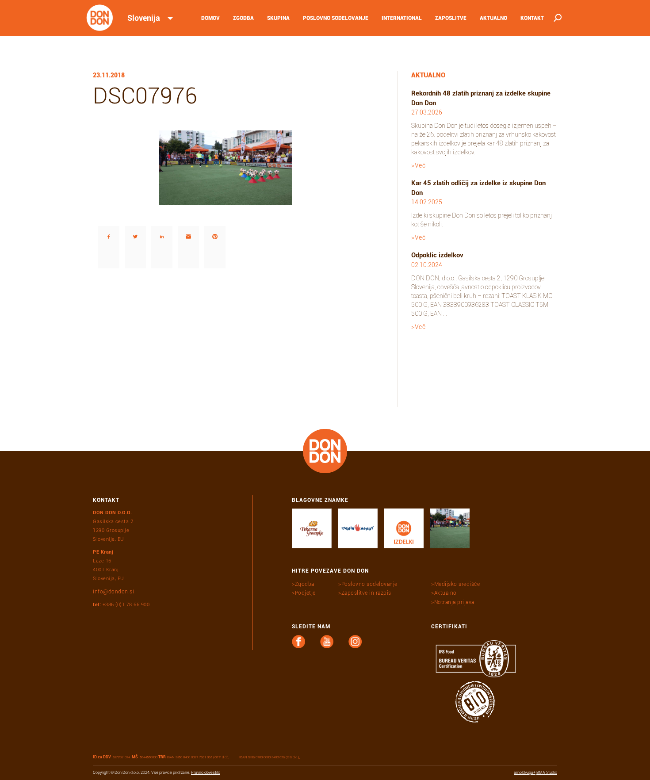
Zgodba (243, 18)
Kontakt (532, 18)
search (556, 18)
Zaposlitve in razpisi (367, 593)
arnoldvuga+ (524, 772)
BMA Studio (546, 772)
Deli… (99, 213)
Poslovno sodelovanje (335, 18)
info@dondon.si (113, 592)
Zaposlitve (450, 18)
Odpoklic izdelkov (437, 255)
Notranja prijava (454, 602)
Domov (210, 18)
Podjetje (305, 593)
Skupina (278, 18)
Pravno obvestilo (205, 772)
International (402, 18)
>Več (418, 165)
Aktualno (493, 18)
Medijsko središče (457, 584)
